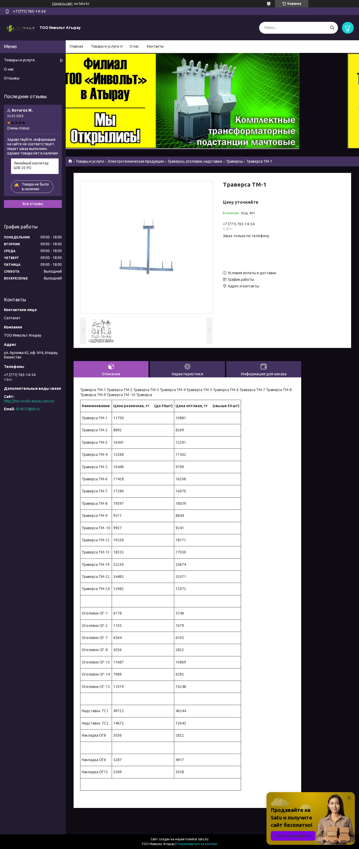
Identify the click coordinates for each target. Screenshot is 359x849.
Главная (76, 46)
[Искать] (332, 28)
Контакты (155, 46)
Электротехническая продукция (136, 161)
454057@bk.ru (28, 409)
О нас (134, 46)
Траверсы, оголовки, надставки (194, 161)
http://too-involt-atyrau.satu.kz (29, 401)
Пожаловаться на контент (197, 844)
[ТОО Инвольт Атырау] (21, 27)
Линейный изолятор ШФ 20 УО (31, 165)
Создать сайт (62, 3)
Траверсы (234, 161)
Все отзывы (33, 204)
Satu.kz (203, 839)
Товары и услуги (105, 46)
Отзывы (11, 78)
